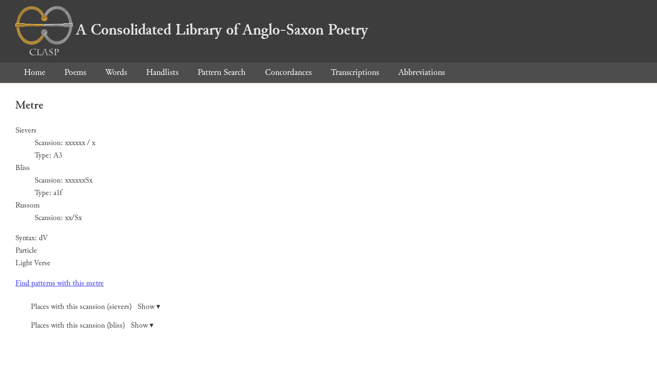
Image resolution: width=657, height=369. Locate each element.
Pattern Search (222, 72)
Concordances (288, 72)
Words (116, 72)
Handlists (162, 72)
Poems (75, 72)
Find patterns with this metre (59, 283)
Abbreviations (421, 72)
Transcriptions (355, 72)
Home (34, 72)
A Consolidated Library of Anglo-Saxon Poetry (222, 30)
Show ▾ (149, 306)
